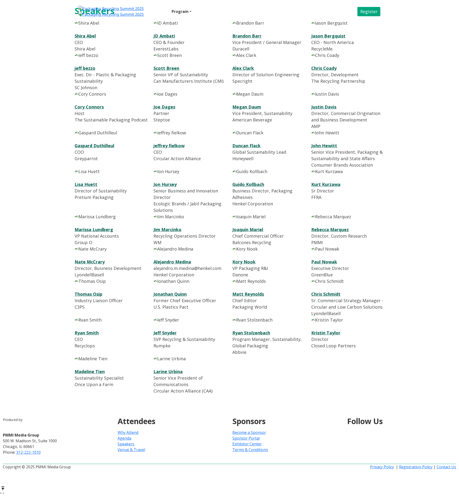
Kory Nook (244, 262)
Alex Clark (243, 68)
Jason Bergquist (328, 36)
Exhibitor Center (247, 444)
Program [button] (180, 11)
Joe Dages (164, 107)
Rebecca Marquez (330, 229)
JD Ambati (164, 36)
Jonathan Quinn (170, 294)
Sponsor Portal (246, 438)
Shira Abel (85, 36)
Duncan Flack (246, 145)
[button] (369, 11)
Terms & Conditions (250, 449)
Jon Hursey (165, 184)
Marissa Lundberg (94, 229)
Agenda (124, 438)
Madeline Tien (90, 371)
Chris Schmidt (325, 294)
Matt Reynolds (248, 294)
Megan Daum (246, 107)
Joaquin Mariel (247, 229)
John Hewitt (324, 145)
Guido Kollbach (248, 184)
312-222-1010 (28, 452)
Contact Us (446, 467)
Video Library (263, 11)
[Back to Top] (3, 488)
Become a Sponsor (249, 432)
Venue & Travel (231, 11)
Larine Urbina (168, 371)
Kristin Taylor (325, 333)
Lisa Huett (86, 184)
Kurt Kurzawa (325, 184)
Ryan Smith (87, 333)
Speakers (126, 444)
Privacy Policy (382, 467)
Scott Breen (166, 68)
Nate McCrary (90, 262)
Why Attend (128, 432)
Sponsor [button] (203, 11)
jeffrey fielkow (169, 145)
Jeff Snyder (165, 333)
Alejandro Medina (172, 262)
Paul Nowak (324, 262)
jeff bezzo (85, 68)
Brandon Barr (247, 36)
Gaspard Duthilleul (94, 145)
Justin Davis (323, 107)
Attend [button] (158, 11)
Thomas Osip (88, 294)
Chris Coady (324, 68)
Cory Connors (89, 107)
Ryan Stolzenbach (251, 333)
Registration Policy (415, 467)
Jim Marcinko (167, 229)
